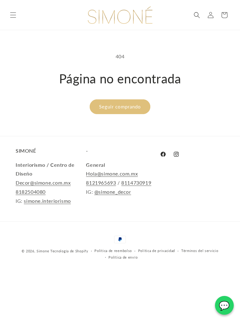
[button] (13, 15)
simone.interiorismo (47, 201)
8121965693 (101, 183)
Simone (43, 251)
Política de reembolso (113, 251)
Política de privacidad (156, 251)
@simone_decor (112, 192)
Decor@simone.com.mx (43, 183)
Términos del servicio (199, 251)
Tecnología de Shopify (69, 251)
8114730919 (136, 183)
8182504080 (31, 192)
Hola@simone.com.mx (112, 173)
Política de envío (123, 257)
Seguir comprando (120, 106)
